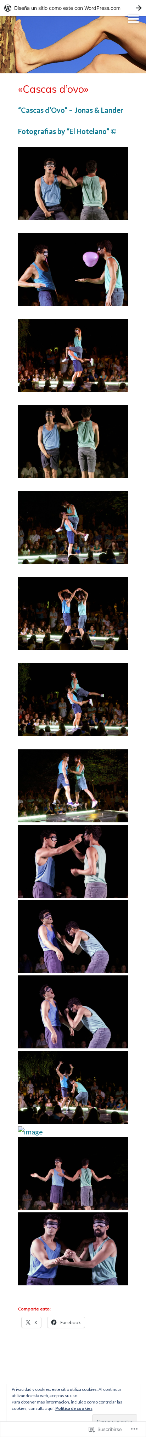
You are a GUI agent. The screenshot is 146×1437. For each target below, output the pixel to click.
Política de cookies (73, 1408)
